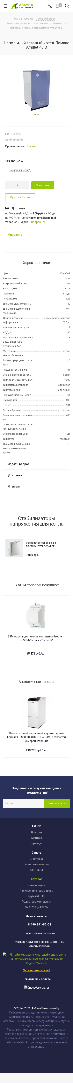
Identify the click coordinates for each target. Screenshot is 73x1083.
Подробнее (38, 222)
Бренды (37, 843)
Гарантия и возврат (36, 864)
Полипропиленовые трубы (37, 890)
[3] (14, 140)
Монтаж (36, 837)
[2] (11, 140)
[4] (18, 140)
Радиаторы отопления (36, 901)
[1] (7, 140)
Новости (36, 832)
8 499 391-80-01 (39, 924)
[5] (22, 140)
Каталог (36, 879)
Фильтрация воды (36, 907)
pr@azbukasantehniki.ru (40, 933)
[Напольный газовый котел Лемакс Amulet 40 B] (36, 89)
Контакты (36, 869)
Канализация (36, 885)
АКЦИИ (36, 826)
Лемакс (31, 146)
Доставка (36, 858)
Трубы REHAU (36, 896)
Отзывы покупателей (36, 970)
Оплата (36, 852)
